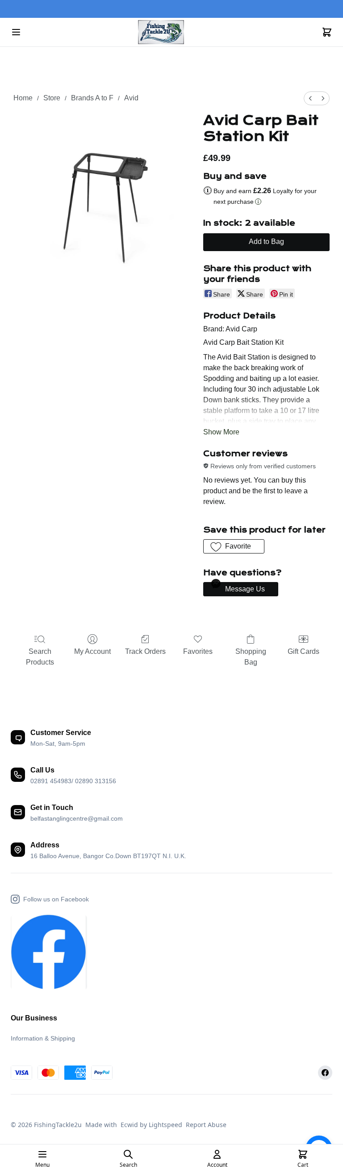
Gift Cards (303, 651)
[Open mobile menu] (16, 32)
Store (51, 98)
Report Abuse (206, 1124)
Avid (131, 98)
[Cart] (327, 32)
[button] (233, 546)
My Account (92, 651)
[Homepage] (171, 32)
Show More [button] (221, 432)
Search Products (40, 657)
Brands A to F (92, 98)
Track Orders (145, 651)
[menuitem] (310, 98)
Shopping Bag (250, 657)
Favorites (198, 651)
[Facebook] (325, 1073)
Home (23, 98)
